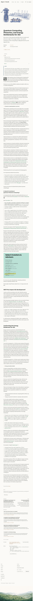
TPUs (9, 292)
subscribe (10, 492)
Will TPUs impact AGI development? (14, 289)
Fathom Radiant (10, 245)
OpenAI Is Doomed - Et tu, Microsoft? (15, 301)
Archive (2, 565)
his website (8, 200)
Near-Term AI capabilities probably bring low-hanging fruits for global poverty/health (12, 526)
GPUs (16, 295)
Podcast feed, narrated (20, 567)
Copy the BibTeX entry (13, 553)
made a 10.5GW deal (24, 348)
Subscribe (27, 571)
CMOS (22, 424)
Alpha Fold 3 (22, 111)
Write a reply (6, 494)
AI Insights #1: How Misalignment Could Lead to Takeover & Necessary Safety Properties (9, 501)
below (9, 486)
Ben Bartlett (15, 196)
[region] (19, 549)
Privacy (2, 571)
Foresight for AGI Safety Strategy (10, 532)
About (2, 569)
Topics (2, 567)
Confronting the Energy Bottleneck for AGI (10, 61)
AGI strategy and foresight (14, 46)
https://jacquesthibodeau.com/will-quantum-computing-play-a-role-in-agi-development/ (14, 543)
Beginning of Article (7, 57)
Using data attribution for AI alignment (25, 501)
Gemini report (14, 445)
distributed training (10, 441)
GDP (19, 468)
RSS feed (18, 565)
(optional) (12, 106)
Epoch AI (18, 408)
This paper (19, 182)
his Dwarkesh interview (21, 331)
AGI (10, 78)
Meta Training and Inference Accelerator (15, 371)
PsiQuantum (14, 102)
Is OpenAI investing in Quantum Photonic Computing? (12, 58)
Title (5, 55)
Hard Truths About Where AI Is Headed (10, 511)
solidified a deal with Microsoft (20, 338)
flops (22, 404)
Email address (19, 569)
